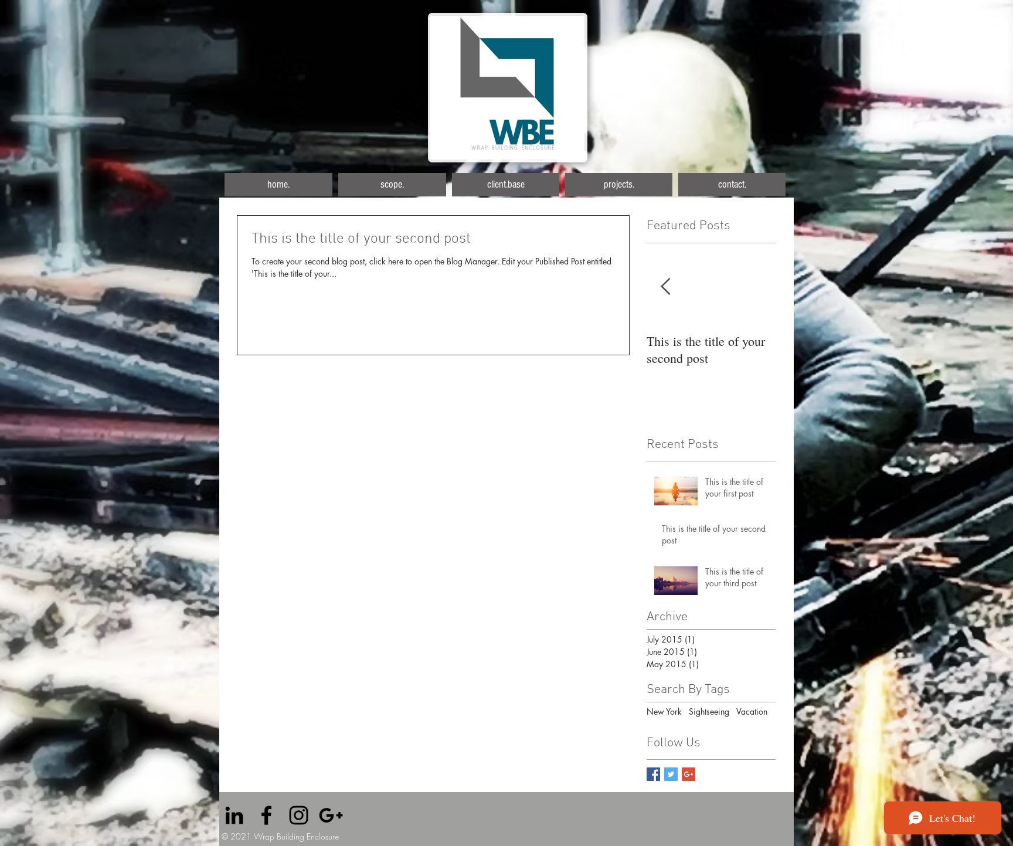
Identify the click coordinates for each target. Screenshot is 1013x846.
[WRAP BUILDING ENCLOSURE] (234, 815)
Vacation (751, 711)
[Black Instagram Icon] (298, 815)
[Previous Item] (665, 287)
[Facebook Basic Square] (653, 774)
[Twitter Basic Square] (671, 774)
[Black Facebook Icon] (266, 815)
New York (664, 711)
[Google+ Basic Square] (688, 774)
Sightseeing (709, 711)
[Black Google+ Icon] (331, 815)
